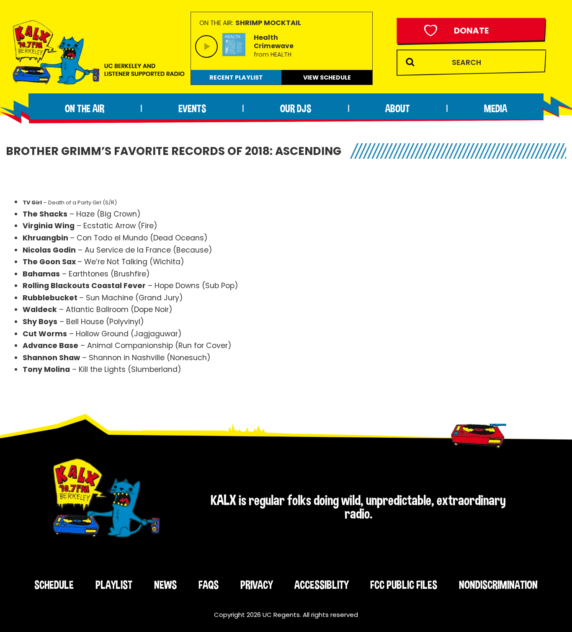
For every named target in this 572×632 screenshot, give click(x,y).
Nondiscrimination (498, 585)
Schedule (54, 585)
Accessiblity (321, 585)
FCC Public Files (403, 585)
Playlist (113, 585)
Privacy (256, 585)
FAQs (208, 585)
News (165, 585)
